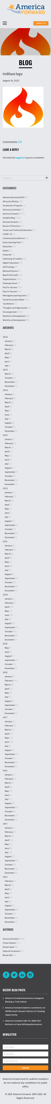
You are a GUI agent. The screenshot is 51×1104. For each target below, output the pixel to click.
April (7, 353)
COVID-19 (7, 234)
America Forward (10, 214)
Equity (6, 250)
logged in (20, 158)
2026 (5, 337)
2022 (5, 488)
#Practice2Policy (10, 201)
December (9, 386)
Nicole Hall (7, 955)
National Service (10, 271)
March (8, 349)
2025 (5, 370)
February (9, 345)
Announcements (10, 222)
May (7, 357)
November (9, 382)
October (8, 378)
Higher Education (11, 263)
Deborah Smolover (11, 951)
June (7, 361)
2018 (5, 672)
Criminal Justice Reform (14, 238)
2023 (5, 435)
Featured (7, 254)
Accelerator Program (12, 205)
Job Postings (8, 267)
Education (7, 246)
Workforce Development (14, 316)
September (10, 472)
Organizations (9, 279)
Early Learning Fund (12, 242)
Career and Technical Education (17, 230)
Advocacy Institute (11, 209)
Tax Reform (8, 304)
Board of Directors (11, 226)
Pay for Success (10, 291)
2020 (5, 595)
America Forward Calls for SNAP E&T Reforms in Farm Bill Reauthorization (23, 1022)
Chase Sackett (9, 943)
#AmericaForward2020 (14, 197)
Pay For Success (10, 287)
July (6, 365)
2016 (5, 770)
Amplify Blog (9, 218)
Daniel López (8, 947)
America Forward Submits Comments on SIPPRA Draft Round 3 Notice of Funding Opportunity (25, 1011)
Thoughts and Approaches (15, 308)
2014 (5, 877)
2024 (5, 390)
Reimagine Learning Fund (14, 295)
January (8, 341)
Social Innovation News (13, 299)
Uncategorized (9, 312)
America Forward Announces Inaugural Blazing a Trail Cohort (24, 1000)
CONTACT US (41, 23)
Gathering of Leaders (12, 259)
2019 (5, 644)
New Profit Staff (10, 275)
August (8, 423)
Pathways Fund (10, 283)
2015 (5, 824)
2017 (5, 717)
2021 (5, 541)
